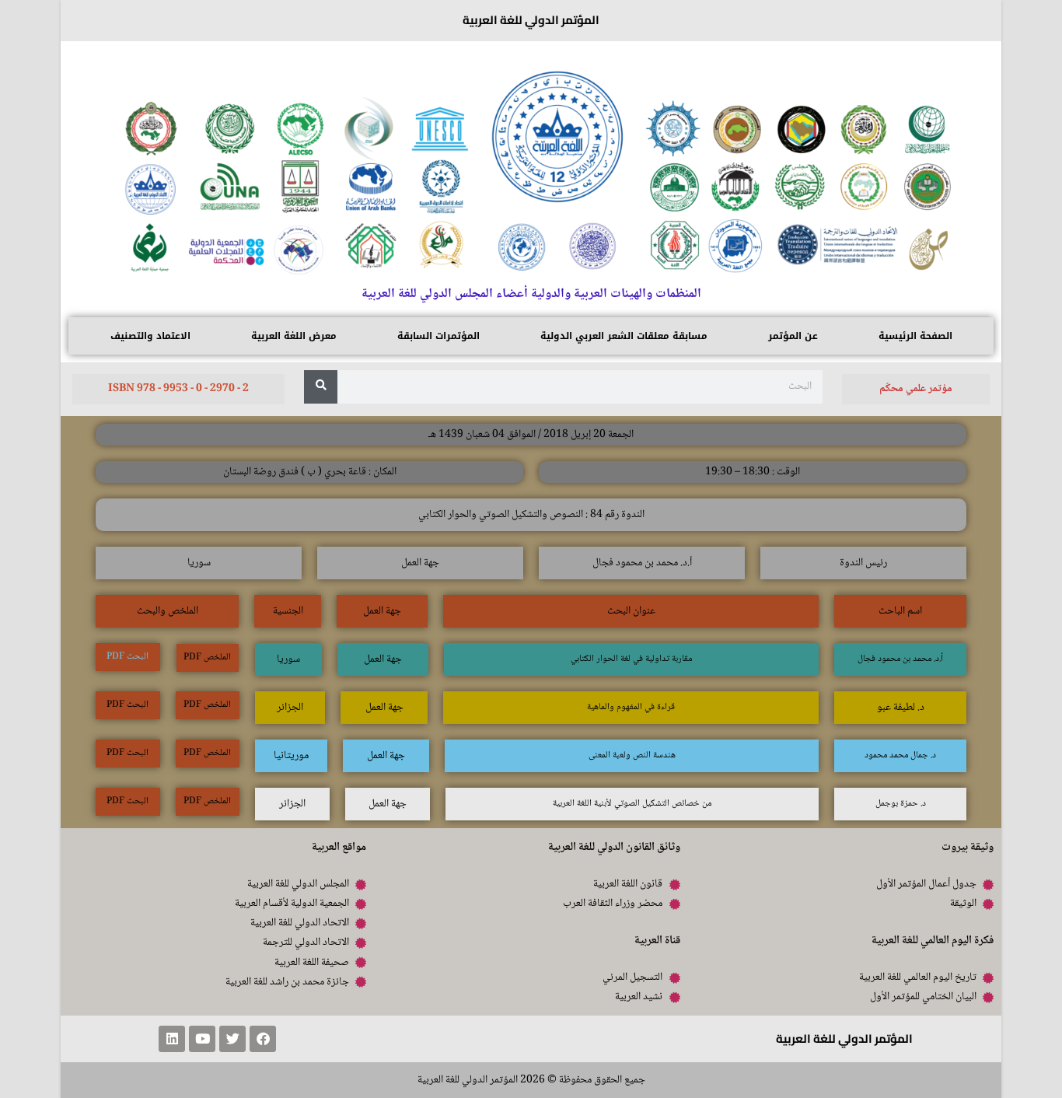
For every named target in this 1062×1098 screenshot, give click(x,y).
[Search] (320, 387)
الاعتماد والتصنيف (150, 335)
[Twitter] (232, 1039)
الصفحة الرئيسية (915, 335)
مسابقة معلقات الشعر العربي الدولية (623, 335)
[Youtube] (202, 1039)
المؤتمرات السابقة (438, 335)
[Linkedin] (172, 1039)
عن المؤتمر (793, 335)
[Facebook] (263, 1039)
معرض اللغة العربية (294, 335)
